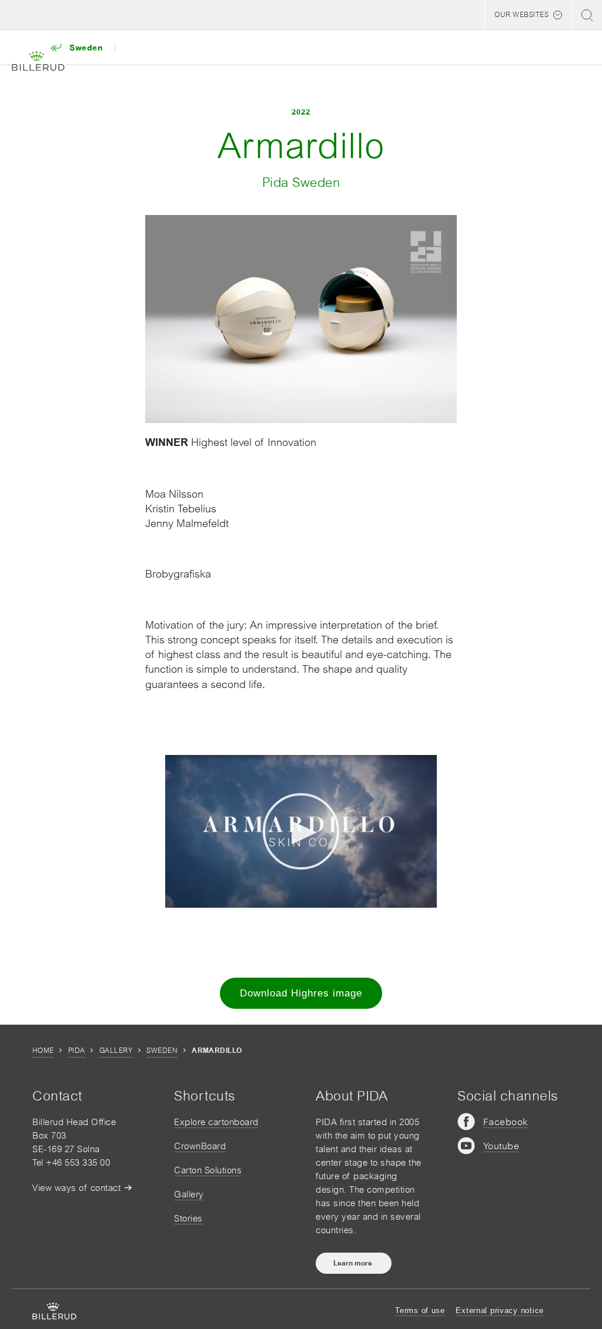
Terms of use (420, 1310)
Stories (188, 1218)
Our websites (521, 15)
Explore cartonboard (216, 1122)
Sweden (162, 1050)
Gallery (115, 1050)
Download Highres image (301, 993)
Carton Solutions (208, 1170)
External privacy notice (500, 1310)
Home (43, 1050)
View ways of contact (76, 1188)
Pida (76, 1050)
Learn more (353, 1263)
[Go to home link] (38, 61)
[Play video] (301, 831)
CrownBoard (200, 1146)
